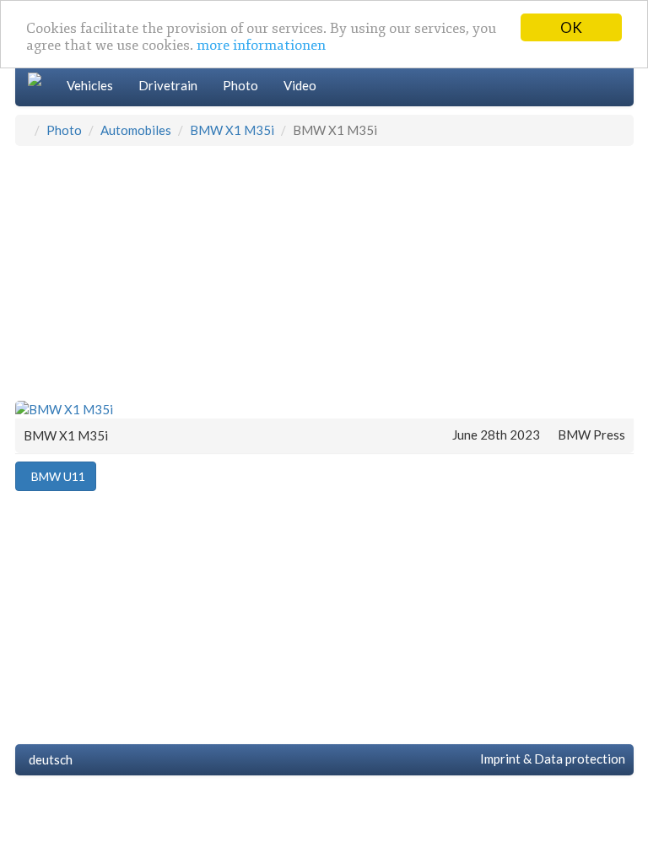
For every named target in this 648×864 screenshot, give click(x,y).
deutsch (48, 759)
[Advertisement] (324, 272)
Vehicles (90, 85)
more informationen (261, 45)
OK (571, 27)
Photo (240, 85)
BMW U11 (55, 476)
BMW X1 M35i (232, 130)
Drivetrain (167, 85)
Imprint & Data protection (550, 758)
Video (300, 85)
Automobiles (135, 130)
